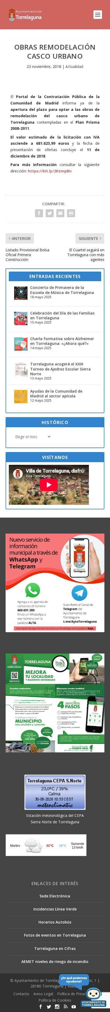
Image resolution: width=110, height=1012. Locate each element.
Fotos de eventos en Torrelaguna (55, 935)
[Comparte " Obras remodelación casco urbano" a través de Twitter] (49, 213)
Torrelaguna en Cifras (55, 948)
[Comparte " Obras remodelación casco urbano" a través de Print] (71, 213)
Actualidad (74, 66)
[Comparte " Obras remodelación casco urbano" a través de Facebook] (39, 213)
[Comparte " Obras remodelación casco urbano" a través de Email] (60, 213)
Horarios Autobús (54, 922)
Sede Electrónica (55, 895)
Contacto (21, 993)
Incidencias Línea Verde (55, 909)
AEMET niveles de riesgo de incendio (54, 961)
